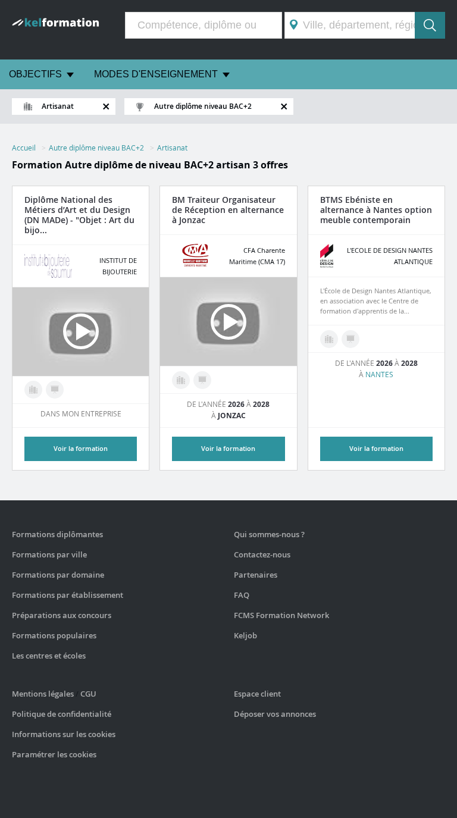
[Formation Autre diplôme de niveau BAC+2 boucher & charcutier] (181, 380)
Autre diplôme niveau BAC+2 (96, 147)
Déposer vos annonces (275, 714)
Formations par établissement (67, 595)
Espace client (257, 693)
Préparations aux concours (61, 615)
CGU (88, 693)
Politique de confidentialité (61, 714)
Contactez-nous (262, 554)
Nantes (379, 374)
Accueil (24, 147)
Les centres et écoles (49, 655)
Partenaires (255, 574)
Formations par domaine (58, 574)
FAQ (241, 595)
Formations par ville (49, 554)
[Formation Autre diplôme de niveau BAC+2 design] (329, 339)
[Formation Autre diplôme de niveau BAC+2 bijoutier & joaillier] (33, 390)
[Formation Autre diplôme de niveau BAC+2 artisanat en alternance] (55, 390)
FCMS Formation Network (281, 615)
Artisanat (172, 147)
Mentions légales (43, 693)
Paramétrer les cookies (54, 754)
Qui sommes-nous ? (269, 534)
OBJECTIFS (35, 74)
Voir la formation (228, 448)
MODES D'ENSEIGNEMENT (156, 74)
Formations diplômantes (57, 534)
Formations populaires (54, 635)
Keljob (245, 635)
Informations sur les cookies (63, 734)
